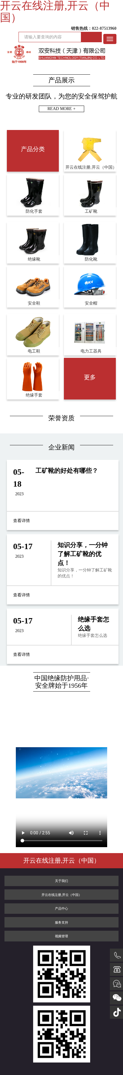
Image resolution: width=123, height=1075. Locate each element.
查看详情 (21, 520)
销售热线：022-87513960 (93, 28)
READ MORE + (61, 108)
